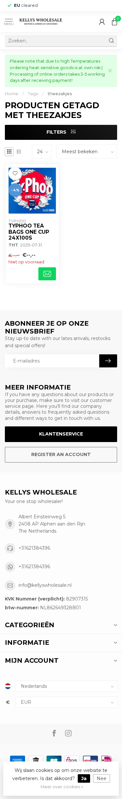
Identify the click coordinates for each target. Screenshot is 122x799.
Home (11, 93)
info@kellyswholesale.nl (45, 585)
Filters (57, 132)
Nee (101, 778)
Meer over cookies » (62, 786)
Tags (33, 93)
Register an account (61, 454)
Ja (84, 778)
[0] (114, 21)
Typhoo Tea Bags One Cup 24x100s (28, 232)
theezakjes (60, 93)
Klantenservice (61, 434)
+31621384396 (34, 548)
